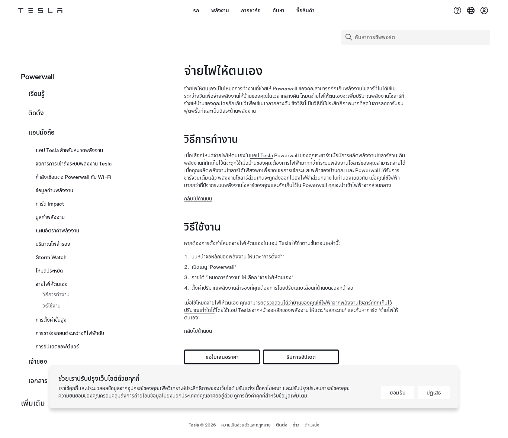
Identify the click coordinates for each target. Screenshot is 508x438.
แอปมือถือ (41, 132)
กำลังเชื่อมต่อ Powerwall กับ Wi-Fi (74, 177)
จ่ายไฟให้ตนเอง (52, 284)
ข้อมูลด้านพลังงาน (54, 190)
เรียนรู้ (36, 93)
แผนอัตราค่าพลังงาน (57, 231)
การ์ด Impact (50, 204)
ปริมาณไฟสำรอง (53, 244)
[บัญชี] (484, 10)
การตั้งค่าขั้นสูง (51, 320)
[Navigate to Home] (40, 10)
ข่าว (296, 425)
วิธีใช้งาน (51, 306)
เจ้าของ (37, 361)
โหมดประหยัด (49, 271)
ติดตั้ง (36, 113)
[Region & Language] (471, 10)
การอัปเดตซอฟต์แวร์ (57, 347)
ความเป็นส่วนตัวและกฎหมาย (246, 425)
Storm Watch (51, 257)
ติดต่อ (281, 425)
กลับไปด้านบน (198, 199)
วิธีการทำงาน (56, 294)
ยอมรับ (398, 393)
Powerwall (37, 76)
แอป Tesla (261, 155)
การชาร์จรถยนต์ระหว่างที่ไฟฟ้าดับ (70, 333)
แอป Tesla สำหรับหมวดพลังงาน (69, 150)
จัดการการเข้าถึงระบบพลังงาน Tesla (74, 164)
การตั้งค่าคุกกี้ (251, 396)
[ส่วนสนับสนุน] (457, 10)
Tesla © (202, 425)
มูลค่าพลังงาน (50, 217)
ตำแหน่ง (312, 425)
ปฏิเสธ (434, 393)
